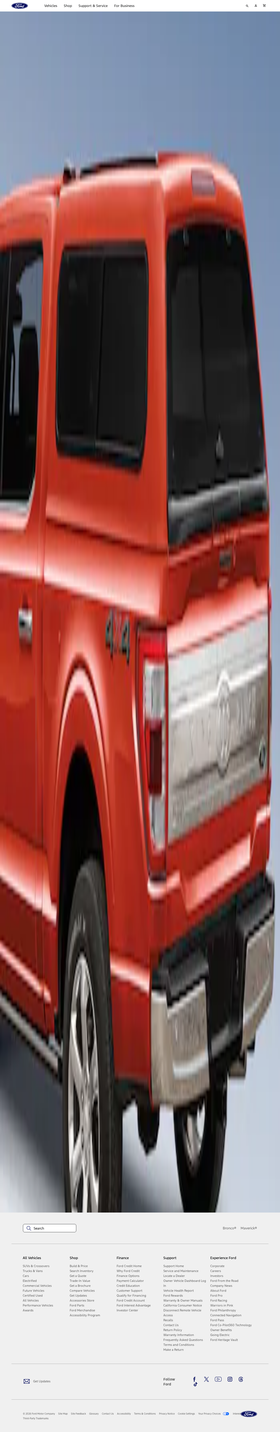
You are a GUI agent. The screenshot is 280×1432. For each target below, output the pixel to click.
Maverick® (249, 1228)
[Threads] (240, 1379)
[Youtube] (218, 1379)
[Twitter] (206, 1379)
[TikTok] (195, 1384)
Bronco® (229, 1228)
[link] (63, 1413)
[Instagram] (230, 1379)
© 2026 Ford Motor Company (39, 1413)
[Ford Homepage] (249, 1414)
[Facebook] (195, 1379)
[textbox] (49, 1228)
